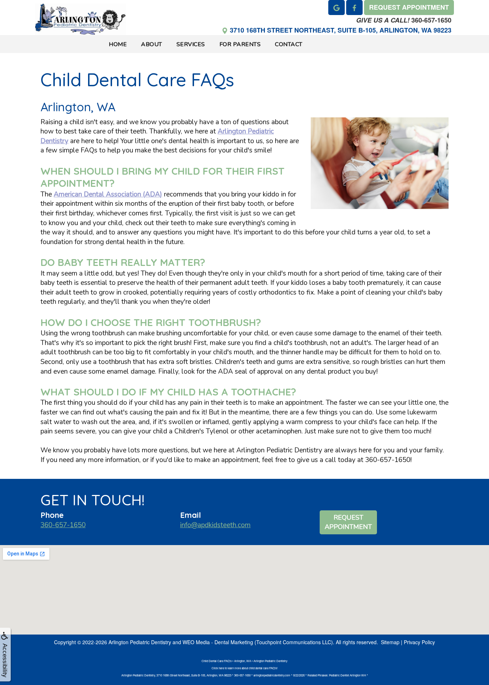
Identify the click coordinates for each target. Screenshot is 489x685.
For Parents (240, 44)
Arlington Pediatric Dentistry (139, 642)
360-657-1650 (403, 20)
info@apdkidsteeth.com (215, 525)
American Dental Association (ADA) (108, 194)
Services (190, 44)
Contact (288, 44)
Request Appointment (348, 522)
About (151, 44)
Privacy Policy (419, 642)
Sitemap (390, 642)
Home (118, 44)
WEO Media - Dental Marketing (218, 642)
